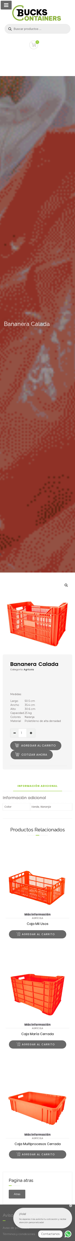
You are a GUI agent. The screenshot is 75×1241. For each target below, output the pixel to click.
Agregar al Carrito (38, 745)
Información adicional (37, 786)
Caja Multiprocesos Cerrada (38, 1144)
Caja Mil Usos (37, 923)
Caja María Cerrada (37, 1034)
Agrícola (29, 669)
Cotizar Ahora (34, 755)
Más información (37, 914)
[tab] (37, 787)
